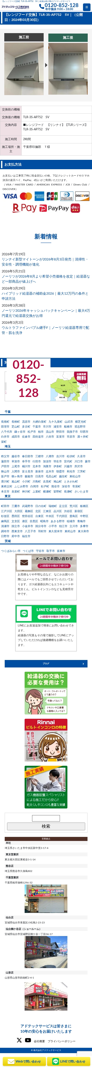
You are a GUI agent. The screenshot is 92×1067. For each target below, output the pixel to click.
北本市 (37, 466)
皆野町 (57, 491)
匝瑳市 (5, 426)
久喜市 (81, 456)
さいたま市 (81, 491)
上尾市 (16, 466)
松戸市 (32, 432)
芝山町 (16, 426)
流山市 (50, 432)
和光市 (71, 471)
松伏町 (71, 456)
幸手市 (26, 461)
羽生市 (57, 461)
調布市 (5, 531)
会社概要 (39, 1041)
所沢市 (78, 466)
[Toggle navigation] (87, 7)
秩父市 (5, 456)
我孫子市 (72, 432)
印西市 (84, 432)
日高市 (39, 476)
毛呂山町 (51, 476)
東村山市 (70, 531)
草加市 (16, 461)
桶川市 (26, 466)
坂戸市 (5, 476)
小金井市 (27, 526)
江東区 (47, 511)
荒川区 (74, 506)
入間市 (16, 471)
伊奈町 (57, 466)
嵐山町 (16, 481)
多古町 (26, 426)
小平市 (53, 526)
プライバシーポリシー (62, 1041)
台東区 (39, 516)
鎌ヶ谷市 (19, 432)
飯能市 (29, 476)
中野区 (84, 516)
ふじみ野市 (21, 486)
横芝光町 (80, 421)
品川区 (57, 511)
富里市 (60, 436)
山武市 (69, 421)
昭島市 (44, 521)
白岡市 (34, 486)
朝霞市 (60, 471)
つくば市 (28, 551)
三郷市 (39, 456)
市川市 (47, 426)
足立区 (63, 506)
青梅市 (81, 521)
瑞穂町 (53, 506)
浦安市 (57, 426)
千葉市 (37, 426)
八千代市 (6, 432)
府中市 (16, 536)
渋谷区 (68, 511)
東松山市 (75, 476)
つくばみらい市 (11, 551)
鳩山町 (57, 481)
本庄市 (5, 491)
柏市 (41, 432)
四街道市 (38, 436)
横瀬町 (47, 491)
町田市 (5, 506)
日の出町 (40, 506)
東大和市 (83, 531)
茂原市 (26, 421)
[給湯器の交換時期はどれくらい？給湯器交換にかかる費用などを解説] (46, 693)
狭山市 (5, 471)
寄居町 (76, 486)
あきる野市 (58, 521)
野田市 (60, 432)
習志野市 (80, 426)
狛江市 (63, 526)
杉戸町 (45, 486)
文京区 (16, 521)
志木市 (50, 471)
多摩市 (84, 526)
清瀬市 (5, 526)
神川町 (26, 491)
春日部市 (27, 456)
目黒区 (34, 521)
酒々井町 (82, 436)
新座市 (39, 471)
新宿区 (78, 511)
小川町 (26, 481)
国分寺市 (40, 526)
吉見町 (47, 481)
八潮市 (50, 456)
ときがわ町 (71, 481)
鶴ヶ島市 (17, 476)
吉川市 (60, 456)
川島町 (37, 481)
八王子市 (30, 531)
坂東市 (61, 551)
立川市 (74, 526)
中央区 (50, 516)
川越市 (68, 466)
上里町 (37, 491)
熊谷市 (55, 486)
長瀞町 (68, 491)
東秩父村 (6, 486)
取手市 (50, 551)
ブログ (46, 664)
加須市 (47, 461)
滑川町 (5, 481)
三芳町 (81, 471)
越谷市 (16, 456)
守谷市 (40, 551)
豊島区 (74, 516)
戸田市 (5, 466)
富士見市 (27, 471)
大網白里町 (39, 421)
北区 (38, 511)
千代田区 (61, 516)
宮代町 (68, 461)
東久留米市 (55, 531)
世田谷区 (27, 516)
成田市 (16, 436)
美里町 (16, 491)
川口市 (78, 461)
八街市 (50, 436)
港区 (25, 521)
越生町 (63, 476)
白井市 (5, 436)
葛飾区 (29, 511)
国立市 (16, 526)
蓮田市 (5, 461)
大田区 (18, 511)
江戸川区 (6, 511)
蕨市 (88, 461)
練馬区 (5, 521)
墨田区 (16, 516)
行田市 (37, 461)
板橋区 (84, 506)
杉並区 (5, 516)
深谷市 (66, 486)
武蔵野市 (27, 506)
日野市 (5, 536)
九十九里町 (55, 421)
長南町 (5, 421)
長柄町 (16, 421)
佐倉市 (26, 436)
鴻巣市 (47, 466)
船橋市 (68, 426)
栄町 (4, 442)
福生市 (26, 536)
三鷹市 (16, 506)
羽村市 (42, 531)
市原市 (71, 436)
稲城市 (71, 521)
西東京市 (17, 531)
